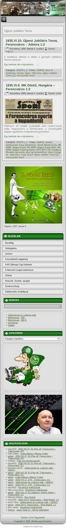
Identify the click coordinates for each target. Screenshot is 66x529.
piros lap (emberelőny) (36, 152)
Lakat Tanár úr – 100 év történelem (32, 510)
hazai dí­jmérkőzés (27, 145)
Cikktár (8, 275)
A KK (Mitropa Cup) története (18, 264)
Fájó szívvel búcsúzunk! (28, 461)
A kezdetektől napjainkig (16, 259)
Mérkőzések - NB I (16, 317)
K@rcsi (9, 51)
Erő (31, 517)
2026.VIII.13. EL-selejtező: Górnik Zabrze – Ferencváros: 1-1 (32, 493)
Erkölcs (24, 517)
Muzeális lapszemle (15, 152)
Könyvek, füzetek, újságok (17, 281)
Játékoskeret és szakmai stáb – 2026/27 (31, 469)
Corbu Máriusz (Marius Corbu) (34, 453)
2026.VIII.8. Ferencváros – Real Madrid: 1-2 (38, 500)
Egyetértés (40, 517)
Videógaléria (10, 248)
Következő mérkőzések (29, 487)
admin (10, 456)
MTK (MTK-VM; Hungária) (49, 150)
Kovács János (23, 73)
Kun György (30, 497)
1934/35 (20, 70)
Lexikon (8, 254)
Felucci (11, 510)
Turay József (27, 155)
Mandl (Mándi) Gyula (47, 145)
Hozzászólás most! (26, 75)
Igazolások (13, 323)
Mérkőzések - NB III (17, 320)
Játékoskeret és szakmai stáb (22, 315)
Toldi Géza (36, 73)
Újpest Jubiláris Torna (44, 155)
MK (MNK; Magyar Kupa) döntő (41, 147)
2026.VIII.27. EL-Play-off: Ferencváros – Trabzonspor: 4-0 (32, 450)
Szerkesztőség (12, 286)
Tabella (11, 325)
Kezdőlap (9, 243)
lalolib (58, 93)
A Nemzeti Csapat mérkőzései (19, 270)
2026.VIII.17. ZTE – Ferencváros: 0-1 (32, 480)
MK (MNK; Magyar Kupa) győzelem (33, 148)
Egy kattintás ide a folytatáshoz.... (21, 64)
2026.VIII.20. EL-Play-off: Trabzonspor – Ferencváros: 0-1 (32, 464)
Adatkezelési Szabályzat (16, 291)
